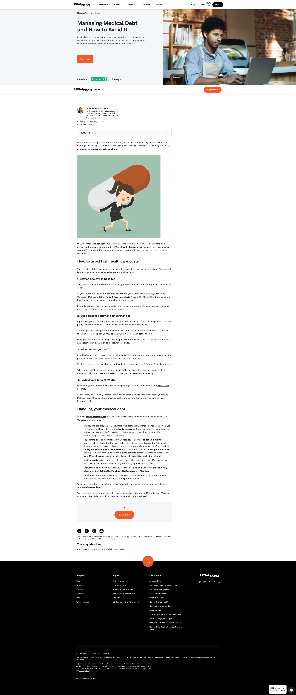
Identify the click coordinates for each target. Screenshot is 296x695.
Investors (80, 593)
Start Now (124, 515)
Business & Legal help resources (163, 585)
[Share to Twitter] (79, 531)
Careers (79, 585)
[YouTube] (204, 581)
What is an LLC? (156, 598)
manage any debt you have (104, 149)
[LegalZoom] (209, 576)
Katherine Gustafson (98, 108)
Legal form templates (158, 593)
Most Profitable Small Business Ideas (165, 614)
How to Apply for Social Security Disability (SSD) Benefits (101, 549)
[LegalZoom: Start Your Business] (83, 89)
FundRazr (116, 471)
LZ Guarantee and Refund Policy (126, 602)
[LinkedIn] (209, 581)
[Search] (208, 4)
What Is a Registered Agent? (161, 618)
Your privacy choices (84, 679)
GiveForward (128, 471)
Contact (79, 589)
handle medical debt (96, 416)
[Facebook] (214, 581)
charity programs (125, 429)
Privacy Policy (84, 671)
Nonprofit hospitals (159, 449)
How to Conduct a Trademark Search (165, 623)
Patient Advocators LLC (117, 297)
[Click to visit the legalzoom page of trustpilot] (106, 79)
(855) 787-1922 (199, 5)
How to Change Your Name (161, 606)
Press (78, 598)
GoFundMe (105, 471)
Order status (118, 581)
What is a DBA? (155, 610)
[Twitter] (219, 581)
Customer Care (119, 585)
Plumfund (145, 471)
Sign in (218, 5)
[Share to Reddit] (101, 531)
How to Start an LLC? (158, 602)
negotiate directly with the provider (104, 449)
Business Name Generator (160, 589)
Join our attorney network (124, 593)
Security (116, 598)
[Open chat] (291, 690)
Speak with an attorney (123, 589)
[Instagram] (199, 581)
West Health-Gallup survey (128, 247)
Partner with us (82, 602)
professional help (91, 487)
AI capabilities (155, 581)
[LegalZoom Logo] (81, 4)
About (78, 581)
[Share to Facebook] (87, 531)
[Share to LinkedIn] (94, 531)
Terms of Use (146, 668)
